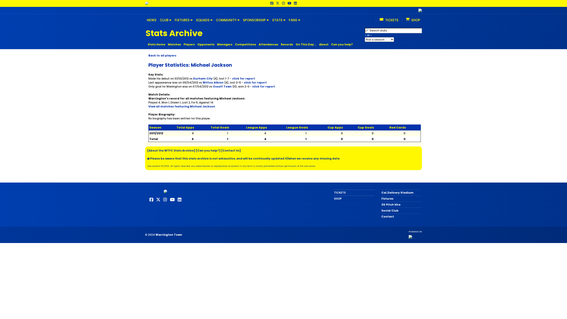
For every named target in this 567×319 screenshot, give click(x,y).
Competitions (245, 44)
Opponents (205, 44)
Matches (174, 44)
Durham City (203, 78)
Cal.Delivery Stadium (397, 193)
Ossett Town (222, 86)
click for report (243, 78)
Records (287, 44)
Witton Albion (213, 82)
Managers (224, 44)
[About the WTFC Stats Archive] (171, 150)
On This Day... (306, 44)
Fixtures (387, 198)
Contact (387, 216)
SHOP (338, 198)
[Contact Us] (231, 150)
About (323, 44)
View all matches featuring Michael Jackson (181, 106)
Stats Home (156, 44)
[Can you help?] (208, 150)
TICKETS (340, 193)
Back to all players (162, 55)
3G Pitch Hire (390, 204)
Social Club (389, 210)
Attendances (268, 44)
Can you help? (342, 44)
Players (189, 44)
